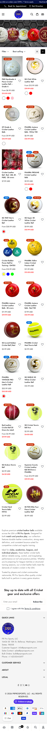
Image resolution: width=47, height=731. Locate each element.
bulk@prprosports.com (22, 653)
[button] (31, 14)
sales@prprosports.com (24, 650)
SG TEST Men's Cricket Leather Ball (8, 220)
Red (8, 98)
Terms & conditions (32, 608)
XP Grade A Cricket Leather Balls (8, 129)
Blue (8, 274)
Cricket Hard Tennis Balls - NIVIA (7, 509)
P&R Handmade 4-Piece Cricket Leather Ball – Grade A (9, 83)
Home (4, 36)
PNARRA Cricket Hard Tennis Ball (31, 344)
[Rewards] (42, 14)
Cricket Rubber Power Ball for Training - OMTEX (8, 263)
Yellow (3, 274)
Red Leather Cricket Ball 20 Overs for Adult (8, 427)
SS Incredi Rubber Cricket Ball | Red (9, 344)
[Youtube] (26, 685)
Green (12, 274)
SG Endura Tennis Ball (9, 466)
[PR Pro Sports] (18, 14)
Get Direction (37, 6)
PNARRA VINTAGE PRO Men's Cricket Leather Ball (7, 381)
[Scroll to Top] (42, 717)
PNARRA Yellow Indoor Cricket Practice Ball (31, 263)
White (3, 98)
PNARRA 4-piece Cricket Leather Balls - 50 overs (8, 305)
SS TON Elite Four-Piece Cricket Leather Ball (32, 509)
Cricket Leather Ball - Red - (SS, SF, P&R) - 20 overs (9, 175)
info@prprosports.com (27, 647)
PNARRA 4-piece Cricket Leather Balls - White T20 (31, 129)
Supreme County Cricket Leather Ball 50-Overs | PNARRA (31, 468)
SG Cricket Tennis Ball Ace (32, 426)
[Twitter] (24, 685)
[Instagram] (21, 685)
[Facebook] (18, 685)
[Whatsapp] (29, 685)
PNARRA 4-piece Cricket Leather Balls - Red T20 (31, 305)
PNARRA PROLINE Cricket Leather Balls (32, 175)
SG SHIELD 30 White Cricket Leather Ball (30, 379)
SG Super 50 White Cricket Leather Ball (30, 220)
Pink (12, 98)
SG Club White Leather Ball (30, 80)
